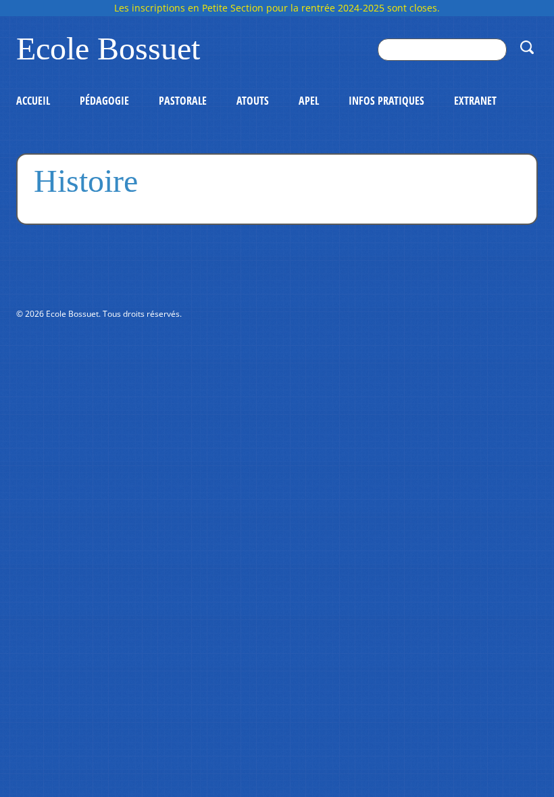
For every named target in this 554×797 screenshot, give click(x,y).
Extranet (475, 100)
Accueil (33, 100)
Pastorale (183, 100)
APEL (309, 100)
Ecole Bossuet (108, 48)
